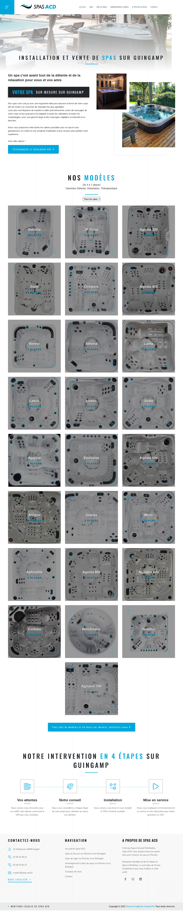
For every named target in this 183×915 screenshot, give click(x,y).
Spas (91, 7)
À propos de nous (139, 7)
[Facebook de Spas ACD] (125, 879)
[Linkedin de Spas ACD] (140, 879)
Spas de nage (102, 7)
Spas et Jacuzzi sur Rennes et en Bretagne (85, 853)
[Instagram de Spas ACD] (133, 879)
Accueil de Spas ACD (75, 848)
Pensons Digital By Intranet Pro (140, 906)
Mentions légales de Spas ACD (30, 906)
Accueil (82, 7)
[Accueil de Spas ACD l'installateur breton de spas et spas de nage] (38, 6)
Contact (154, 7)
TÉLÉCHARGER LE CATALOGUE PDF (31, 149)
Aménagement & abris (120, 7)
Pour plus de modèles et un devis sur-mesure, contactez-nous (90, 727)
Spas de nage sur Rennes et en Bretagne (84, 858)
